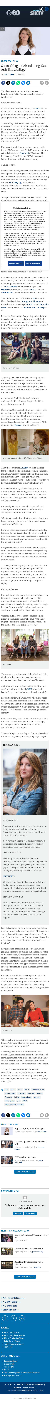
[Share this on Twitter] (8, 83)
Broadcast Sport (10, 1361)
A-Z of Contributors (11, 1302)
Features (8, 1097)
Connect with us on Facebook (5, 1318)
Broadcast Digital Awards (14, 1335)
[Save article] (47, 83)
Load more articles (25, 1172)
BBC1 (29, 689)
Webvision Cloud (30, 1398)
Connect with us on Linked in (22, 1318)
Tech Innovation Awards (13, 1344)
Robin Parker (8, 74)
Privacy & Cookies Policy (24, 1388)
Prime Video (9, 1101)
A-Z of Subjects (10, 1306)
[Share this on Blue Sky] (23, 83)
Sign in (16, 78)
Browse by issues (10, 1310)
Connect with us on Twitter (14, 1318)
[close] (48, 78)
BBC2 (33, 289)
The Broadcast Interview (14, 1105)
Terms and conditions (34, 1385)
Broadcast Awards (11, 1332)
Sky (34, 298)
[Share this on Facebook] (3, 83)
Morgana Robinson (31, 301)
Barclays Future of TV (13, 1375)
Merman (37, 1097)
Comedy (31, 1093)
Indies (16, 1097)
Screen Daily (9, 1364)
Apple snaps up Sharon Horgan (29, 1128)
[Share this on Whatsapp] (18, 83)
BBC (6, 1090)
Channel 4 (24, 153)
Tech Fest (8, 1347)
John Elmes (42, 1132)
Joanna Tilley (37, 1252)
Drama (39, 1093)
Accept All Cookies (33, 263)
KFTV (6, 1370)
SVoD (25, 1101)
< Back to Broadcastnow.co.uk (14, 2)
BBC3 (37, 108)
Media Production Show (14, 1338)
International (26, 1097)
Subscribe (30, 1214)
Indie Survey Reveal (12, 1341)
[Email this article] (28, 83)
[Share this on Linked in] (13, 83)
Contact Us (18, 1385)
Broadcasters (10, 1093)
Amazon (24, 468)
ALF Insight (8, 1367)
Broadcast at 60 (9, 61)
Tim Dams (37, 1267)
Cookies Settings (15, 263)
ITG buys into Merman (25, 1157)
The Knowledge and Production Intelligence (22, 1372)
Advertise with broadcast (14, 1298)
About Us (8, 1385)
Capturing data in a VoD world (29, 1249)
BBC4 (29, 304)
